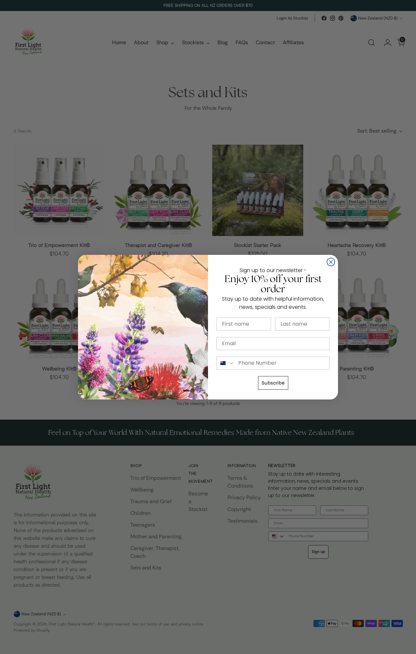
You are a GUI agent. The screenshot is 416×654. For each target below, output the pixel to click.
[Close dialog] (331, 262)
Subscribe (273, 383)
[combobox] (226, 363)
